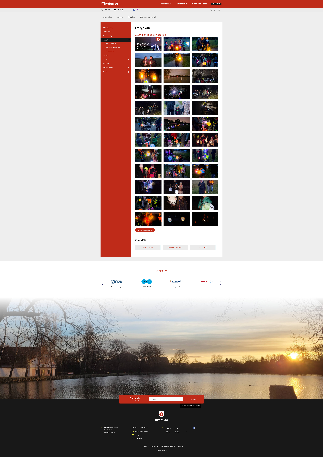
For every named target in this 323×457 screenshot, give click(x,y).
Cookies (180, 446)
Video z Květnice (148, 247)
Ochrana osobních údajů (168, 446)
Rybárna (105, 55)
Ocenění (105, 72)
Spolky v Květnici (108, 67)
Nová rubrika (203, 247)
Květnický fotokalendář (175, 247)
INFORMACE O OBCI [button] (199, 4)
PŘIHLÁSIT (193, 399)
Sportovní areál (107, 63)
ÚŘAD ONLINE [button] (182, 4)
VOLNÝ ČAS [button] (216, 4)
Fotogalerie (131, 17)
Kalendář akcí (107, 31)
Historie (105, 59)
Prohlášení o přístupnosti (150, 446)
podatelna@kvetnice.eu (142, 431)
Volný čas (120, 17)
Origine (163, 450)
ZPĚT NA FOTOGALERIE (145, 230)
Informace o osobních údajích (192, 405)
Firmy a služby (107, 36)
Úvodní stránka (107, 17)
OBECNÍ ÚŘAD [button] (166, 4)
